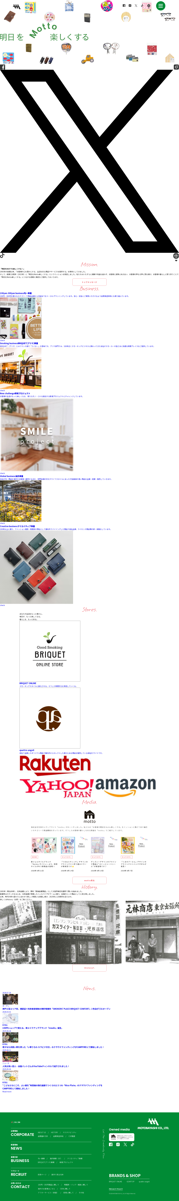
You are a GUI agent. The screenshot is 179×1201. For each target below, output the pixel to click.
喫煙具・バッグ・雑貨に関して (76, 1184)
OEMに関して (65, 1188)
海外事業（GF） (56, 1158)
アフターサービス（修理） (48, 1192)
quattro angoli (144, 1181)
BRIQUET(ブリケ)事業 (46, 1162)
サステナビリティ (69, 1132)
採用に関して (68, 1192)
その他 (81, 1192)
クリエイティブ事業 (74, 1158)
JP (12, 1122)
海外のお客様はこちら (46, 1188)
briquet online (115, 1181)
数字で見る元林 (57, 1174)
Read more (6, 1091)
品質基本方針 (43, 1136)
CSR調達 (72, 1136)
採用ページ (42, 1174)
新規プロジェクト (66, 1162)
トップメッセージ (89, 282)
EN (19, 1122)
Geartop (130, 1181)
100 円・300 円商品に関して (48, 1184)
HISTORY (54, 1132)
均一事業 (41, 1158)
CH (15, 1122)
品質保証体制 (58, 1136)
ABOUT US (42, 1132)
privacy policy (116, 1189)
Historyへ (89, 968)
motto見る (89, 880)
